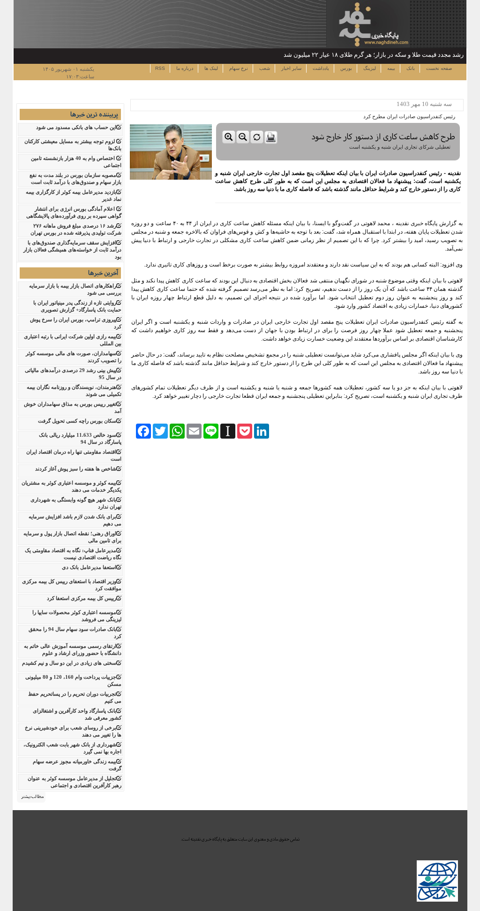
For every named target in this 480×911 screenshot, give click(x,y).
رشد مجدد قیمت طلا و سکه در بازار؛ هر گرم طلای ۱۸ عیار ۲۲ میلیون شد (374, 54)
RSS (160, 68)
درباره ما (184, 68)
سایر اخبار (290, 68)
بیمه (390, 68)
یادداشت (320, 68)
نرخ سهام (238, 68)
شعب (264, 68)
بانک (410, 68)
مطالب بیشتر (32, 796)
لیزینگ (369, 68)
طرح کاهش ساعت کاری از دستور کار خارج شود (383, 136)
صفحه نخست (438, 68)
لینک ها (210, 68)
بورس (345, 68)
